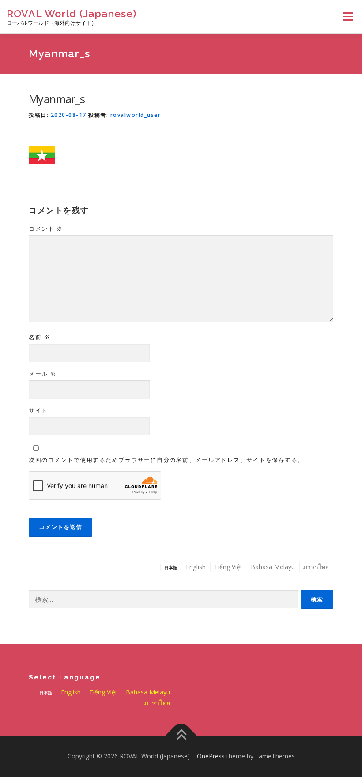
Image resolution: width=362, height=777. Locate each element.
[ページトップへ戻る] (181, 735)
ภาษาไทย (316, 567)
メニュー (347, 16)
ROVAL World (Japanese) (72, 13)
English (196, 567)
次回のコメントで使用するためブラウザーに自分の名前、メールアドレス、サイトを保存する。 (166, 460)
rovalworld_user (135, 115)
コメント (46, 229)
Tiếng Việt (228, 567)
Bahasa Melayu (273, 567)
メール (43, 374)
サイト (38, 410)
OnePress (211, 756)
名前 (39, 337)
